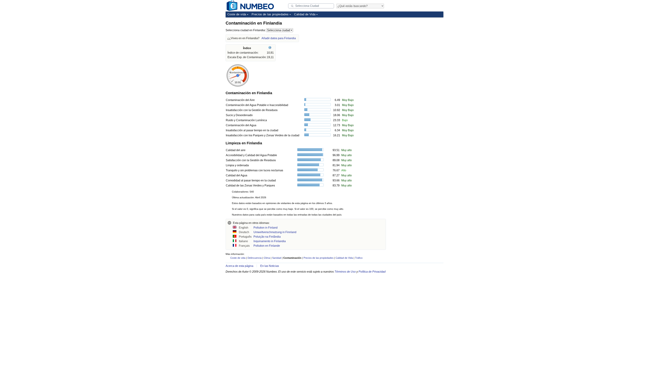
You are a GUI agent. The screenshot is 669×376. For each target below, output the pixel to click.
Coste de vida (236, 14)
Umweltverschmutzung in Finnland (274, 232)
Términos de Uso (345, 271)
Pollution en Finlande (266, 245)
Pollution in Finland (265, 227)
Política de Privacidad (372, 271)
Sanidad (276, 257)
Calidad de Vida (304, 14)
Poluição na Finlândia (267, 236)
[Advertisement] (417, 40)
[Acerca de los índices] (270, 48)
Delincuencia (255, 257)
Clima (267, 257)
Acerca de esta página (239, 265)
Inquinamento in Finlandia (269, 241)
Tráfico (359, 257)
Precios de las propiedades (270, 14)
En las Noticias (269, 265)
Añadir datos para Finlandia (279, 38)
